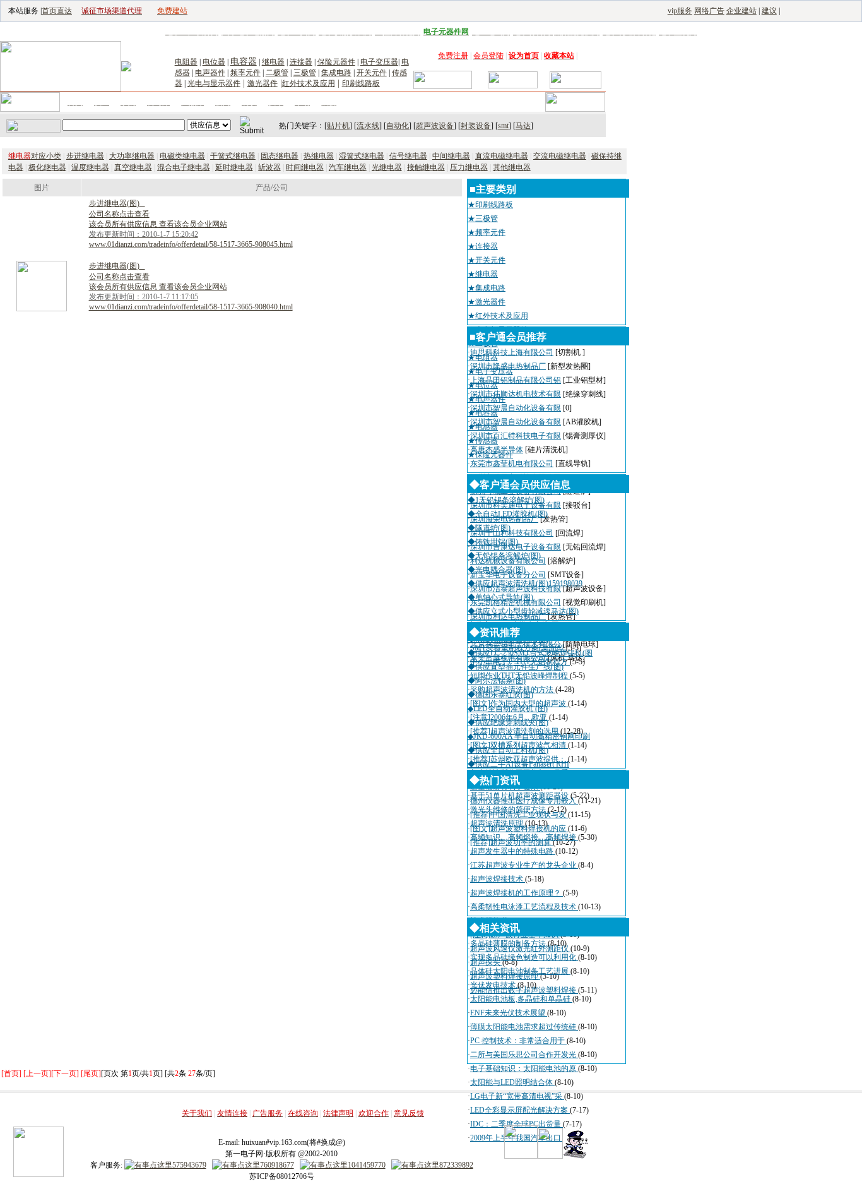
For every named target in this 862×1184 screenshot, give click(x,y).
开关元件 (372, 72)
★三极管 (483, 218)
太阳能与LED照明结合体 (512, 1082)
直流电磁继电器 (501, 156)
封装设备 (476, 125)
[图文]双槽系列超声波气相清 (519, 745)
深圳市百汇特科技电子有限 (515, 435)
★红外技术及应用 (498, 315)
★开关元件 (486, 260)
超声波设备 (435, 125)
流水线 (368, 125)
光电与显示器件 (213, 83)
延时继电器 (234, 167)
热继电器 (319, 156)
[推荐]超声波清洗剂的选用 (515, 731)
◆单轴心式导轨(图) (500, 597)
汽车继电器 (348, 167)
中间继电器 (451, 156)
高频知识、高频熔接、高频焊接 (524, 837)
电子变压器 (379, 61)
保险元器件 (336, 61)
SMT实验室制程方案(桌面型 (518, 647)
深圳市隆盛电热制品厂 (508, 366)
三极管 (304, 72)
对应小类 (34, 156)
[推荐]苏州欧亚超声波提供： (519, 759)
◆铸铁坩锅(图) (493, 541)
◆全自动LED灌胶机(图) (508, 514)
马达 (523, 125)
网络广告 (709, 10)
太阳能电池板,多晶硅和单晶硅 (521, 999)
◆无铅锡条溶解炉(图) (504, 555)
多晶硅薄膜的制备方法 (509, 943)
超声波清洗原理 (497, 823)
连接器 (301, 61)
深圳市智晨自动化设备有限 (515, 408)
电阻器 (186, 61)
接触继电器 (426, 167)
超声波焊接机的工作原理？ (516, 892)
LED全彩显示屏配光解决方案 (520, 1110)
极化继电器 (47, 167)
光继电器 (387, 167)
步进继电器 (85, 156)
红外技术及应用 (308, 83)
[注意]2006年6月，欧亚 (509, 717)
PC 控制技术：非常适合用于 (518, 1040)
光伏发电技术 (493, 985)
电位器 (214, 61)
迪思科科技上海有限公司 (511, 352)
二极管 (277, 72)
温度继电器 (90, 167)
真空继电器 (133, 167)
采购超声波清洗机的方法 (512, 689)
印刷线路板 (361, 83)
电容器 (243, 61)
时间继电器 (305, 167)
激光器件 (262, 83)
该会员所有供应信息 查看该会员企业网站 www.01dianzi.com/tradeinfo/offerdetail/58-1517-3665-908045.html (191, 234)
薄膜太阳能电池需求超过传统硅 (524, 1026)
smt (503, 125)
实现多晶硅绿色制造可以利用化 (524, 957)
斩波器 (269, 167)
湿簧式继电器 (361, 156)
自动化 (397, 125)
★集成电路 (486, 288)
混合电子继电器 (183, 167)
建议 (769, 10)
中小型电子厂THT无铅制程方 (520, 661)
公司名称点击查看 (119, 214)
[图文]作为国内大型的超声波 (519, 703)
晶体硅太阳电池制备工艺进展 (520, 971)
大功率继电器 (132, 156)
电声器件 (210, 72)
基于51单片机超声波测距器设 (520, 795)
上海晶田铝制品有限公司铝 (515, 380)
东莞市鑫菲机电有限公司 (511, 463)
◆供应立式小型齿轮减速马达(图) (523, 611)
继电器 (273, 61)
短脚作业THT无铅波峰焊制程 (520, 675)
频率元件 (245, 72)
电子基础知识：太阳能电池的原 (524, 1068)
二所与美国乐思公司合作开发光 (524, 1054)
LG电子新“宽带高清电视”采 (517, 1096)
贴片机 (338, 125)
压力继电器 (469, 167)
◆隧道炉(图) (489, 527)
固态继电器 (279, 156)
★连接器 (483, 246)
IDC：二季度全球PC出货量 (516, 1124)
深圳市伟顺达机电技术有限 (515, 394)
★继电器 (483, 274)
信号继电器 (408, 156)
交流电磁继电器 (559, 156)
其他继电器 (512, 167)
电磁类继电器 (182, 156)
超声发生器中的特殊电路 (512, 851)
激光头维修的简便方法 (509, 809)
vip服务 (680, 10)
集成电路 (336, 72)
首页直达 (57, 10)
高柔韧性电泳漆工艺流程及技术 (524, 906)
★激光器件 (486, 301)
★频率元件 (486, 232)
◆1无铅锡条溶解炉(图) (506, 500)
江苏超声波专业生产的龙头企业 (524, 865)
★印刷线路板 (490, 204)
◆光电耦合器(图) (497, 569)
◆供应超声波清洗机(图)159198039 (525, 583)
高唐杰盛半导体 (496, 449)
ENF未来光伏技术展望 (508, 1012)
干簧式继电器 (233, 156)
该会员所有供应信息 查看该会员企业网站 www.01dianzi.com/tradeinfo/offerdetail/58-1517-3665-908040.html (191, 296)
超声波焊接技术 (497, 879)
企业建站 (741, 10)
